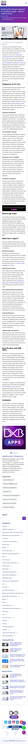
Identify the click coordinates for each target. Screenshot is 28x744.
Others (5, 602)
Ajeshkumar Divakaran (12, 456)
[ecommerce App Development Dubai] (14, 208)
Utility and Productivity (10, 632)
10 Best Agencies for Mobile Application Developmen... (16, 650)
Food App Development (10, 572)
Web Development (9, 636)
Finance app (6, 559)
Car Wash (6, 538)
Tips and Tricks (8, 617)
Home (2, 16)
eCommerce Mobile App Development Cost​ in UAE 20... (17, 661)
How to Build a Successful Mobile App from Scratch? (17, 686)
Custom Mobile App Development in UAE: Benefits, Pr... (16, 675)
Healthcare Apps (8, 578)
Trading (5, 620)
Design (5, 547)
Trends (5, 623)
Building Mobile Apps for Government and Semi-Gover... (17, 692)
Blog (7, 16)
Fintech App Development (11, 563)
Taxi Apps (6, 611)
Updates (6, 629)
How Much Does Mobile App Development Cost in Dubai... (18, 698)
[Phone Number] (24, 732)
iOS (4, 584)
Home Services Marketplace (11, 581)
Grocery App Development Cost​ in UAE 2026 (17, 666)
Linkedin (14, 453)
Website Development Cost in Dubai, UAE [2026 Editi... (18, 655)
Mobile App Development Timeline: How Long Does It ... (18, 681)
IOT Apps (6, 587)
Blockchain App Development (12, 535)
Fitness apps (7, 566)
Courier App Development (10, 541)
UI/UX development (8, 626)
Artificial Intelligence (9, 529)
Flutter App (6, 569)
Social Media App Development (12, 608)
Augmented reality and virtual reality (13, 532)
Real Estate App (8, 605)
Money (5, 599)
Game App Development (10, 575)
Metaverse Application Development (13, 593)
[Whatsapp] (24, 728)
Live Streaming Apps (9, 590)
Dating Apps (7, 544)
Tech (5, 614)
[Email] (24, 723)
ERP (4, 556)
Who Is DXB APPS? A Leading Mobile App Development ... (16, 644)
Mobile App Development (11, 596)
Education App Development (11, 553)
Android (5, 526)
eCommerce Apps (8, 550)
